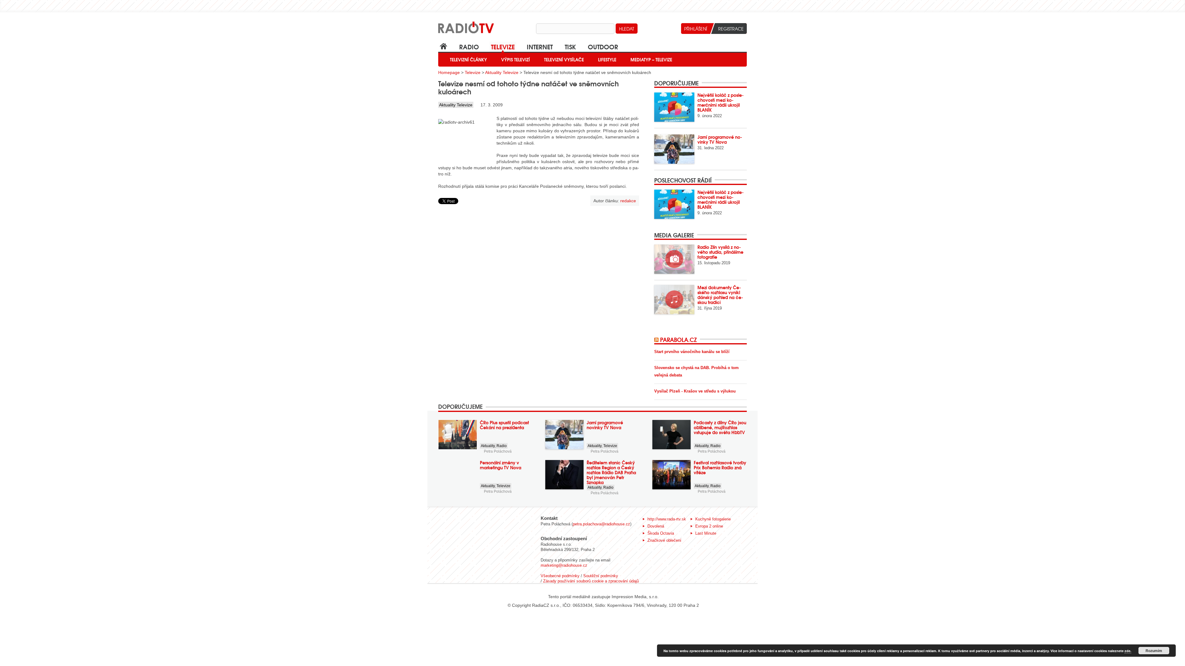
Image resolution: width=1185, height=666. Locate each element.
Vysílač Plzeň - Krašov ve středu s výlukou (695, 391)
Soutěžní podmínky (600, 576)
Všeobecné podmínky (560, 576)
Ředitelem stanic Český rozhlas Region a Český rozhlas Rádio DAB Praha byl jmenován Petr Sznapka (611, 472)
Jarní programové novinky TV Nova (719, 139)
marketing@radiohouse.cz (564, 565)
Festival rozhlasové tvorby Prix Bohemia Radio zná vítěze (720, 467)
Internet (540, 46)
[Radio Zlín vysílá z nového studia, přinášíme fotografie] (674, 259)
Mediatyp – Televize (651, 59)
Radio (469, 46)
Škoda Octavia (660, 533)
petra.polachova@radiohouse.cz (601, 524)
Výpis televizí (515, 59)
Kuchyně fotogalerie (713, 519)
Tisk (570, 46)
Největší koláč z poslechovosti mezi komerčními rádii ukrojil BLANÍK (720, 102)
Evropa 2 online (709, 526)
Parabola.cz (678, 339)
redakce (628, 200)
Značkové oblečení (664, 540)
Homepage (449, 72)
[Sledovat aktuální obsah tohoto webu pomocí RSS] (657, 339)
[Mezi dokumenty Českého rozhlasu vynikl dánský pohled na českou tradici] (674, 299)
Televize (503, 46)
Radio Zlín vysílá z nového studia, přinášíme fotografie (720, 252)
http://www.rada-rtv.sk (666, 519)
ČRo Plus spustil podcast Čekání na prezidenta (504, 425)
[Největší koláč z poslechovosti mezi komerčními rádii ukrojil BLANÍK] (674, 107)
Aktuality (488, 446)
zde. (1128, 650)
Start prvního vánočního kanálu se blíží (692, 351)
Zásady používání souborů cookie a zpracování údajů (591, 581)
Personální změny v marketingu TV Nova (500, 465)
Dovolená (655, 526)
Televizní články (468, 59)
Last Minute (705, 533)
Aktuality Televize (501, 72)
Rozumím (1154, 650)
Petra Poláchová (498, 451)
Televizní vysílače (564, 59)
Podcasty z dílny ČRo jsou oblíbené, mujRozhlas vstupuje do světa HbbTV (720, 427)
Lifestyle (607, 59)
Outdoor (603, 46)
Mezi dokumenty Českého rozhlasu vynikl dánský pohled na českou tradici (720, 295)
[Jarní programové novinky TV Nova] (674, 149)
